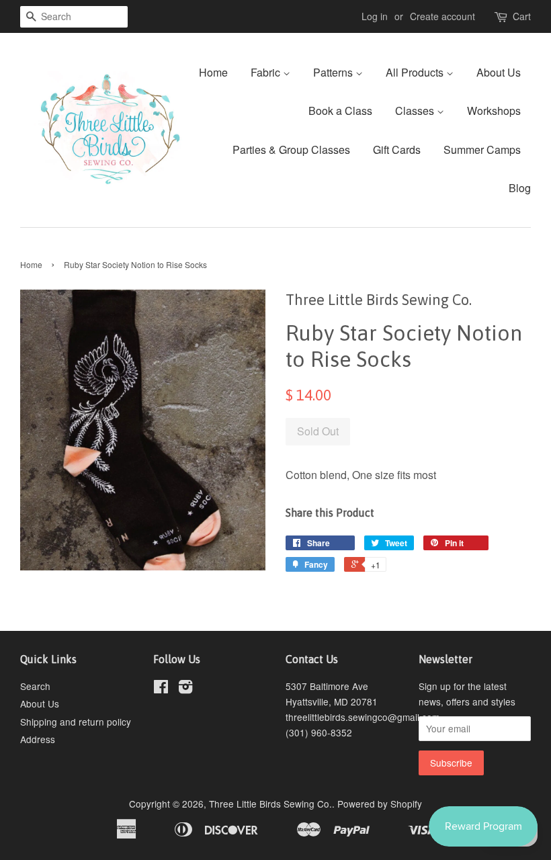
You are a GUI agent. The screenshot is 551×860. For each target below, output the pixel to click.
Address (37, 739)
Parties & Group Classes (291, 149)
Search (35, 686)
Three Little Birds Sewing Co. (270, 803)
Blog (520, 188)
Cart (522, 16)
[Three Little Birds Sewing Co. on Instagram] (185, 688)
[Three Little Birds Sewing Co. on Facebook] (161, 688)
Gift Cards (397, 149)
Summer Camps (482, 149)
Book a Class (340, 110)
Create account (442, 16)
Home (213, 72)
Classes (416, 110)
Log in (375, 16)
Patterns (334, 72)
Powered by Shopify (379, 803)
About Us (498, 72)
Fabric (267, 72)
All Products (416, 72)
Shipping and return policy (75, 721)
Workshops (494, 110)
